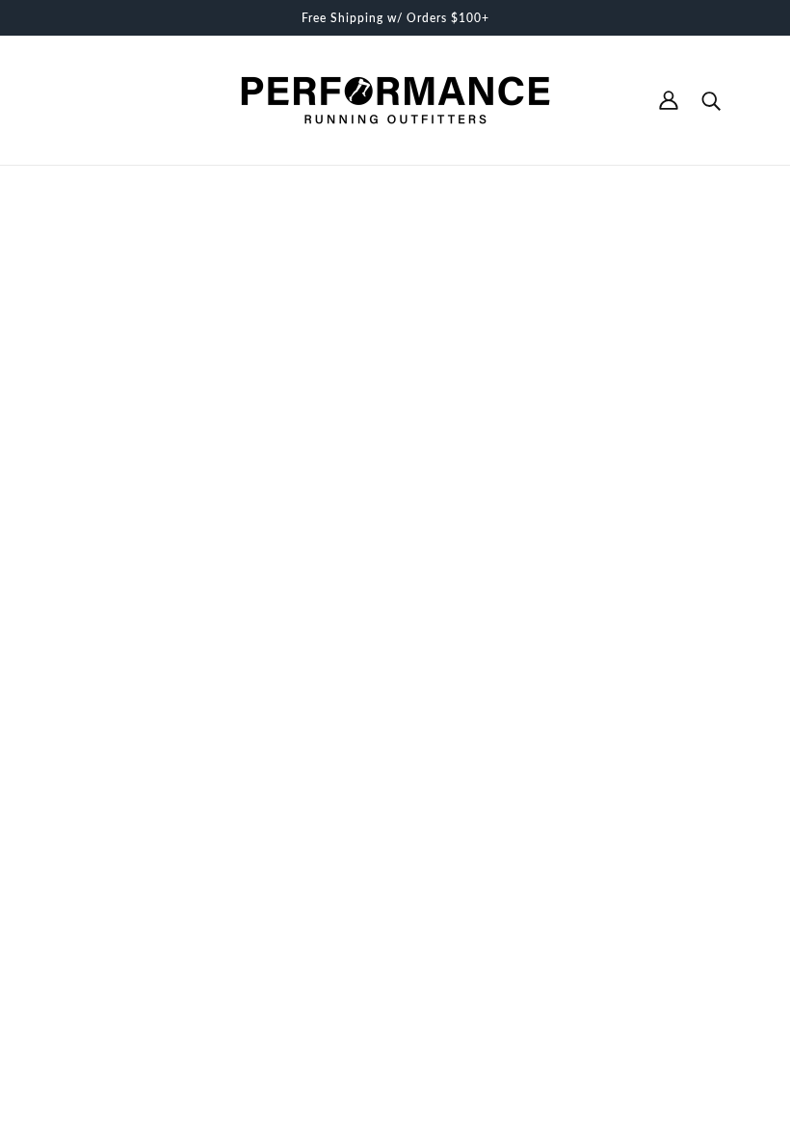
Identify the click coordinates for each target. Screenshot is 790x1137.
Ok (702, 910)
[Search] (711, 100)
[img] (69, 915)
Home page (347, 420)
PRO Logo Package (390, 886)
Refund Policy (373, 825)
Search (351, 785)
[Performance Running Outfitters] (395, 100)
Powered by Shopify (126, 1068)
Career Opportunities (395, 866)
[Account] (668, 100)
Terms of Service (381, 805)
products (545, 420)
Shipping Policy (378, 846)
